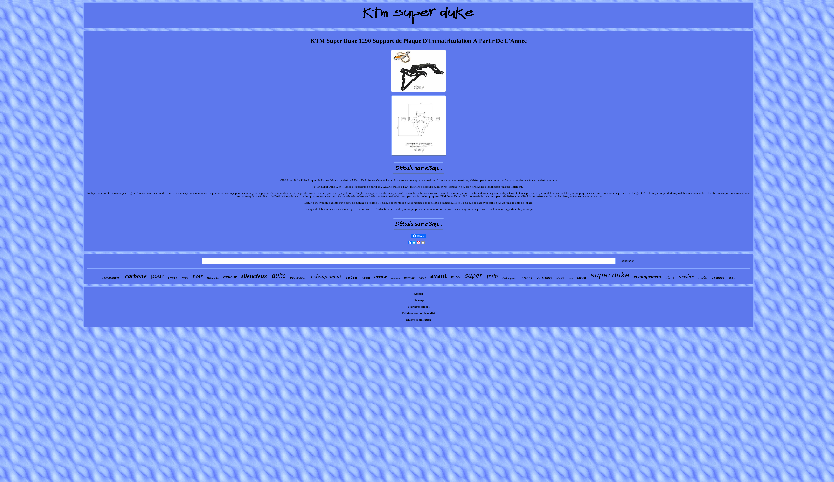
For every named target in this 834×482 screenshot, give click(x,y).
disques (213, 277)
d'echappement (111, 277)
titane (669, 277)
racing (581, 277)
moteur (230, 276)
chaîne (185, 277)
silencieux (254, 275)
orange (718, 278)
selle (351, 277)
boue (560, 277)
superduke (609, 276)
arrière (686, 276)
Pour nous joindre (419, 306)
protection (298, 277)
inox (570, 278)
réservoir (527, 277)
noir (198, 276)
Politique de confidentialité (418, 313)
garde (422, 277)
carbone (136, 275)
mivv (456, 276)
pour (157, 275)
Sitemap (419, 300)
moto (702, 277)
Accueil (418, 293)
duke (279, 275)
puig (732, 277)
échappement (647, 276)
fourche (409, 277)
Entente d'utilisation (418, 319)
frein (492, 276)
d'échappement (509, 278)
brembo (172, 277)
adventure (395, 278)
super (473, 275)
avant (438, 275)
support (366, 277)
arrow (380, 276)
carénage (544, 277)
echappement (326, 276)
